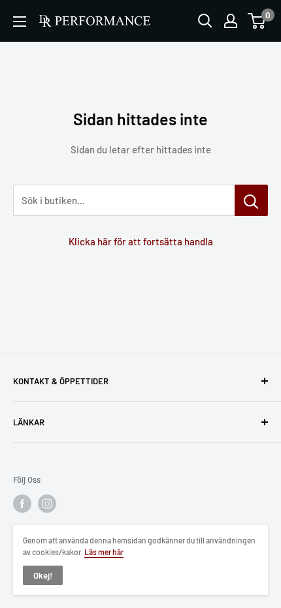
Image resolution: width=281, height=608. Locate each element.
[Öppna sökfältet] (205, 21)
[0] (257, 21)
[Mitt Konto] (230, 21)
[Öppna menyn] (19, 21)
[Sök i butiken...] (251, 200)
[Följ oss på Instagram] (47, 503)
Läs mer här (104, 551)
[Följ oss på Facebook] (22, 503)
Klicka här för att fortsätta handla (141, 241)
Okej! (42, 575)
